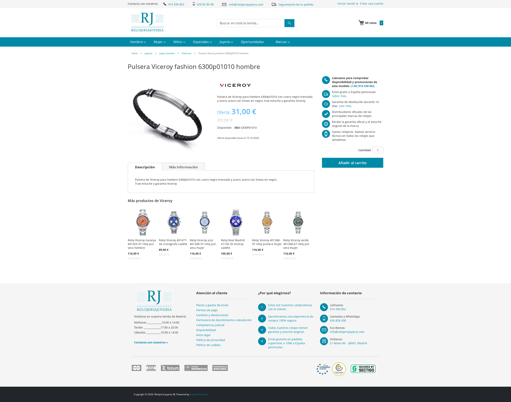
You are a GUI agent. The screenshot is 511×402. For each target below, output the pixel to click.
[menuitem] (137, 42)
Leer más (345, 106)
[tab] (145, 167)
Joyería (148, 53)
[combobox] (255, 23)
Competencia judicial (210, 325)
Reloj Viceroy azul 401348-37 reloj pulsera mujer (203, 244)
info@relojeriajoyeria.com (246, 4)
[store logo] (147, 22)
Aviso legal (203, 335)
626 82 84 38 (205, 4)
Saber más (339, 96)
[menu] (255, 42)
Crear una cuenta (371, 3)
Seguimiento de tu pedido (295, 4)
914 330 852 (176, 4)
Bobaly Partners (199, 394)
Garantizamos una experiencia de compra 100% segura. (290, 318)
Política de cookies (208, 345)
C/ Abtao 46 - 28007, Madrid (348, 343)
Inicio (135, 53)
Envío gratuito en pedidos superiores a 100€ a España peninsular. (286, 343)
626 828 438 (338, 320)
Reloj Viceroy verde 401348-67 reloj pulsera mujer (296, 244)
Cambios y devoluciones (212, 315)
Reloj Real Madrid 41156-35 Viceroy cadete (233, 244)
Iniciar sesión (346, 3)
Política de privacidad (210, 340)
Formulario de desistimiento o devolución (224, 320)
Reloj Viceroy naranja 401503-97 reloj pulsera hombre (142, 244)
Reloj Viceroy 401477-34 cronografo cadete (173, 242)
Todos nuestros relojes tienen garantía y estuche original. (288, 330)
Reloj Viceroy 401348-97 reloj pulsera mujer (267, 242)
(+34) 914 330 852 (362, 86)
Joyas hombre (167, 53)
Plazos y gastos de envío (212, 305)
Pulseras (186, 53)
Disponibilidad (206, 330)
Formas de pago (207, 310)
